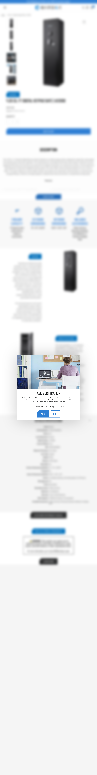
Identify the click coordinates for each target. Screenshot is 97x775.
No (54, 413)
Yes (43, 413)
